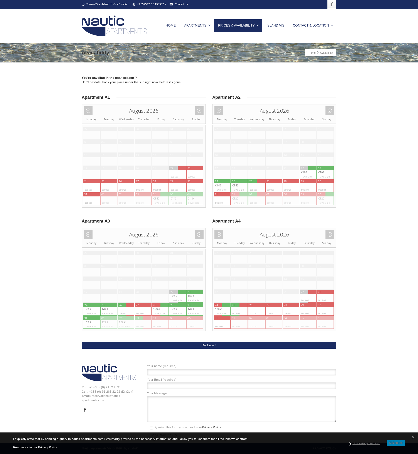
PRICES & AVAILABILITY (236, 25)
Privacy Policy (211, 427)
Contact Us (181, 4)
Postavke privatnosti (366, 443)
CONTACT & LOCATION (311, 25)
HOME (171, 25)
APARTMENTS (195, 25)
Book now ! (209, 345)
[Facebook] (331, 4)
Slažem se (396, 442)
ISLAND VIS (275, 25)
